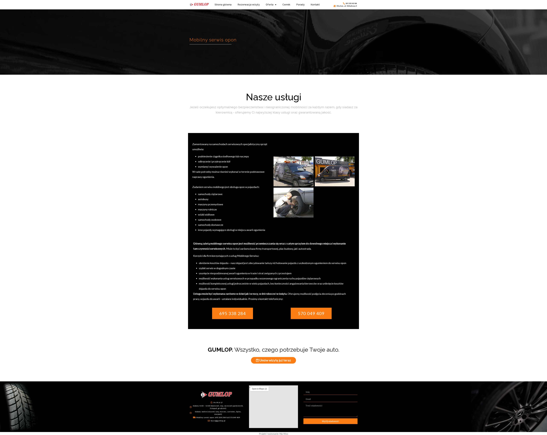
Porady (300, 4)
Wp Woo (283, 433)
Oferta (270, 4)
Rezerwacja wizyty (249, 4)
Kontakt (315, 4)
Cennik (286, 4)
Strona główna (223, 4)
